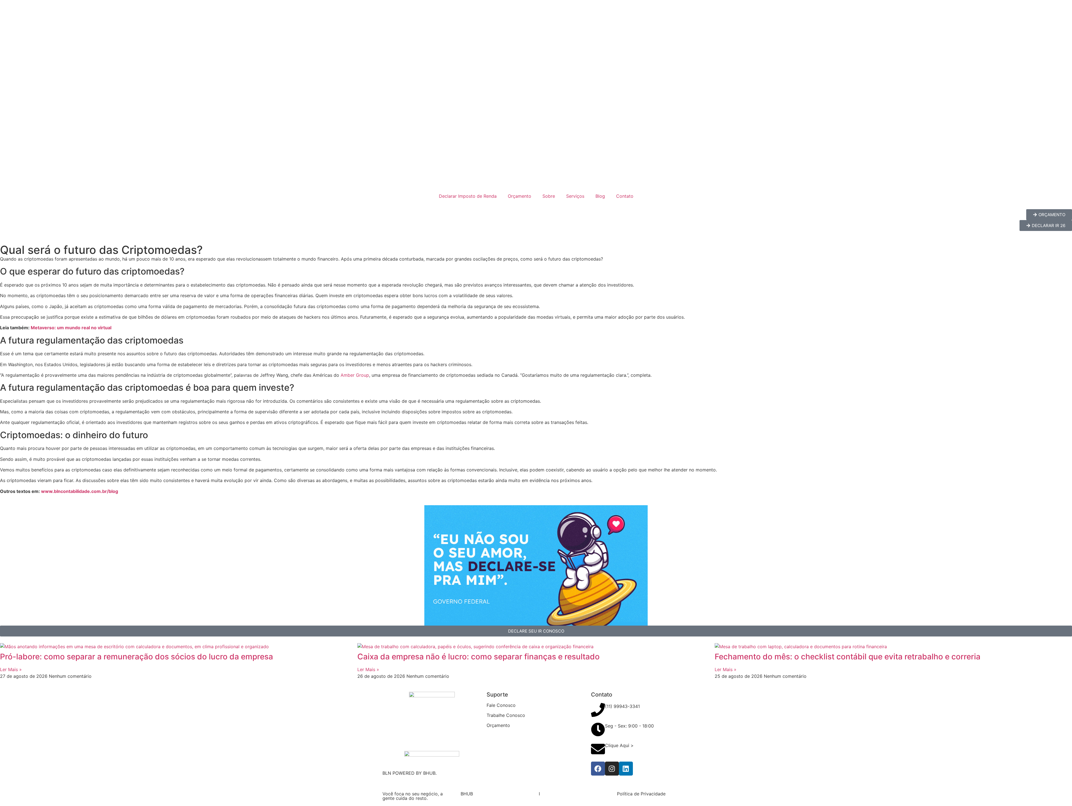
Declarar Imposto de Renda (468, 196)
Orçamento (519, 196)
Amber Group (355, 375)
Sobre (548, 196)
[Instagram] (612, 769)
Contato (624, 196)
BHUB (467, 794)
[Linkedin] (626, 769)
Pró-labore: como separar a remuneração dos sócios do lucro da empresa (136, 656)
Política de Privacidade (641, 794)
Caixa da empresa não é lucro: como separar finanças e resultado (478, 656)
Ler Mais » (11, 669)
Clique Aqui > (619, 745)
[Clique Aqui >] (598, 749)
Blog (600, 196)
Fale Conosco (501, 705)
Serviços (575, 196)
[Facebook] (598, 769)
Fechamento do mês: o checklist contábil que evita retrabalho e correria (847, 656)
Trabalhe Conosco (506, 715)
